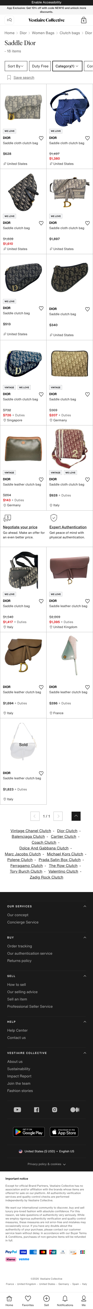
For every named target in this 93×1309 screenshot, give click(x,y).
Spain (75, 1284)
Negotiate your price (20, 527)
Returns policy (19, 960)
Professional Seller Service (30, 1006)
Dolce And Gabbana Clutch (44, 848)
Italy (84, 1284)
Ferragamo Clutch (26, 866)
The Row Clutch (63, 866)
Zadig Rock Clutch (46, 877)
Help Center (17, 1030)
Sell (11, 976)
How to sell (16, 984)
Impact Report (19, 1076)
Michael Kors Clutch (65, 854)
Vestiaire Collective (27, 1053)
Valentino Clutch (63, 871)
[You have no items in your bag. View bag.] (84, 20)
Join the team (18, 1083)
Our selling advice (22, 992)
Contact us (16, 1037)
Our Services (19, 906)
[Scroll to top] (76, 816)
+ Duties (18, 415)
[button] (84, 20)
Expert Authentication (68, 527)
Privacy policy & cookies (44, 1164)
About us (15, 1061)
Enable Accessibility (46, 2)
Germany (63, 1284)
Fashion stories (20, 1090)
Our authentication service (29, 953)
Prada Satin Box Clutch (60, 860)
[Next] (58, 816)
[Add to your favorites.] (41, 138)
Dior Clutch (67, 831)
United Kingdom (26, 1284)
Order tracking (19, 946)
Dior (23, 33)
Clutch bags (70, 33)
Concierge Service (23, 922)
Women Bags (43, 33)
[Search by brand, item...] (9, 20)
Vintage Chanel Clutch (31, 831)
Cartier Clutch (63, 836)
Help (11, 1022)
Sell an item (17, 999)
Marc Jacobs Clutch (23, 854)
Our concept (17, 915)
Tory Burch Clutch (26, 871)
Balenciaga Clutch (28, 836)
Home (9, 33)
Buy (10, 938)
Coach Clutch (44, 842)
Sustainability (18, 1068)
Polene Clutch (20, 860)
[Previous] (35, 816)
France (10, 1284)
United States (47, 1284)
